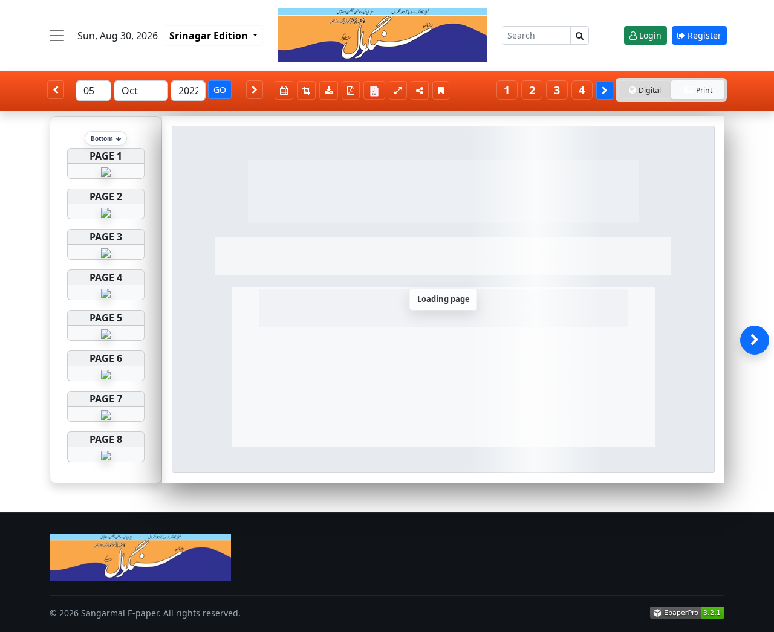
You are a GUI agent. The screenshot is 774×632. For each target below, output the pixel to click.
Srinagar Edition (209, 35)
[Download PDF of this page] (351, 90)
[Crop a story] (306, 90)
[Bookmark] (440, 90)
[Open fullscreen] (398, 90)
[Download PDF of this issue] (376, 88)
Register (703, 35)
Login (649, 35)
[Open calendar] (284, 90)
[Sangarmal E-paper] (382, 35)
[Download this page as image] (328, 90)
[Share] (420, 90)
